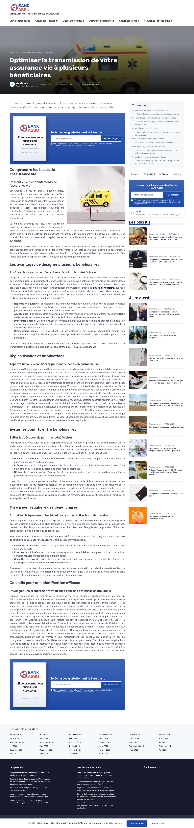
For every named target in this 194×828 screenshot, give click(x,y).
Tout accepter (137, 823)
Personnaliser (158, 823)
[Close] (148, 393)
